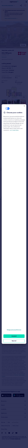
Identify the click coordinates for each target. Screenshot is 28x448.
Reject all (14, 340)
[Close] (24, 106)
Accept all (14, 336)
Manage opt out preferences (14, 330)
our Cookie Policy (14, 130)
